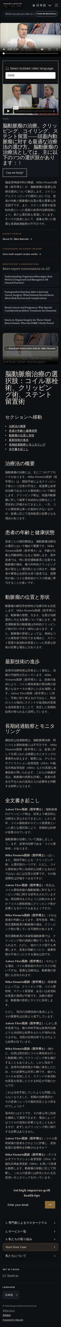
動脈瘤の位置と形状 (21, 435)
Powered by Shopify (13, 1319)
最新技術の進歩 (19, 440)
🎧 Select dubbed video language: (29, 68)
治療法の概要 (17, 426)
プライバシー (9, 1310)
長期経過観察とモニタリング (27, 444)
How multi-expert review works (22, 254)
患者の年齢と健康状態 (23, 431)
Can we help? (14, 173)
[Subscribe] (50, 1204)
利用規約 (7, 1315)
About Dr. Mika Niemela (17, 239)
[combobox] (30, 13)
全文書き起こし (19, 449)
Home (6, 119)
